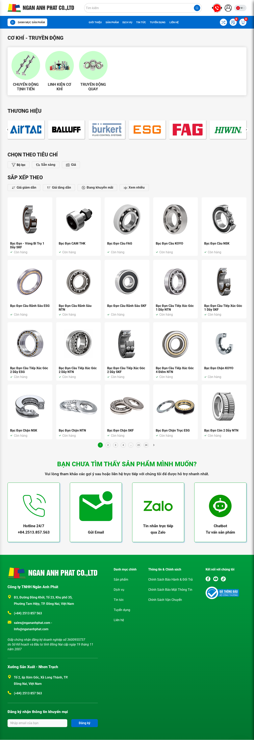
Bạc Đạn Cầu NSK (216, 243)
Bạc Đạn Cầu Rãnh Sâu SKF (126, 306)
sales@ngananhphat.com (32, 623)
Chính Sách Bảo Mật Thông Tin (170, 590)
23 (138, 445)
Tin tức (141, 22)
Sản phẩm (112, 22)
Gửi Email (96, 532)
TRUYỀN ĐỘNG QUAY (93, 86)
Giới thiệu (95, 22)
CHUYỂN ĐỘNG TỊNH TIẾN (26, 86)
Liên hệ (174, 22)
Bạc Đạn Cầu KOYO (169, 243)
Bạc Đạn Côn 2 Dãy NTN (221, 430)
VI (241, 8)
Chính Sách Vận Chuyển (165, 600)
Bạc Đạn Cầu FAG (119, 243)
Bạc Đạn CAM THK (72, 243)
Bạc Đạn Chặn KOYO (218, 368)
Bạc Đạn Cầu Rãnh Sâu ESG (30, 306)
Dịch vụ (127, 22)
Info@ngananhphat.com (31, 629)
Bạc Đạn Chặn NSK (23, 430)
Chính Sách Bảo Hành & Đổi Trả (170, 579)
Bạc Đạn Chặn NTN (72, 430)
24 (146, 445)
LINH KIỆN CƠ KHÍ (59, 86)
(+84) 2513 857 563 (28, 613)
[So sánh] (47, 209)
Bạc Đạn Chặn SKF (120, 430)
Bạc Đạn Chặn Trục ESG (173, 430)
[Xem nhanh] (47, 202)
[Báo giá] (47, 215)
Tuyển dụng (157, 22)
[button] (8, 129)
